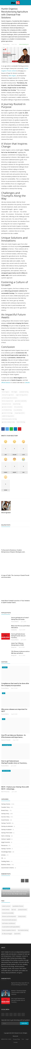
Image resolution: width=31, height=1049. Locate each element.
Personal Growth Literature (9, 920)
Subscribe (24, 1023)
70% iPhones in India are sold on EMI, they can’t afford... (20, 652)
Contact (15, 1042)
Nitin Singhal (14, 391)
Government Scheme (7, 868)
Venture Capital (5, 839)
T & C (23, 1039)
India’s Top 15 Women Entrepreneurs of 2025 (17, 644)
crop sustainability (18, 410)
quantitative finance (18, 906)
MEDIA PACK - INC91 (6, 1039)
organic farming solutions (22, 394)
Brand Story (5, 810)
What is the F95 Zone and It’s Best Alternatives (20, 626)
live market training (23, 930)
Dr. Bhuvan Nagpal (7, 933)
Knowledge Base (6, 852)
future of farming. (21, 422)
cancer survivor (6, 906)
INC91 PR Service (5, 791)
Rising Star (13, 647)
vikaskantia (14, 630)
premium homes (22, 909)
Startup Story (5, 813)
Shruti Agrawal (6, 512)
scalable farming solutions (8, 416)
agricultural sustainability (21, 401)
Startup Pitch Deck (6, 832)
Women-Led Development (9, 916)
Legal (27, 1039)
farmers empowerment (7, 401)
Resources (4, 845)
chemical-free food (6, 404)
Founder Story (5, 807)
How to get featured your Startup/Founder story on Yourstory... (18, 635)
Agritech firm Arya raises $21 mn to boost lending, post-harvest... (20, 983)
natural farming (16, 404)
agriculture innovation (7, 407)
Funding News (5, 861)
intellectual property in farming (9, 419)
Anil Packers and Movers (8, 923)
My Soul (14, 909)
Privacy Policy (16, 1039)
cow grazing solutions (19, 413)
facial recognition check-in (9, 930)
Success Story (5, 44)
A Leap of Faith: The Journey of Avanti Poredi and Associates (15, 576)
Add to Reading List (24, 44)
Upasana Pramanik (5, 740)
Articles (3, 855)
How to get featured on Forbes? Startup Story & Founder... (20, 618)
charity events (22, 916)
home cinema (5, 909)
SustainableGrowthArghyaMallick (11, 927)
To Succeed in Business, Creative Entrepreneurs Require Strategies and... (13, 551)
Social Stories (5, 820)
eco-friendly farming (6, 410)
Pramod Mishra (15, 621)
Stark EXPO (17, 933)
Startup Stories (5, 804)
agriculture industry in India (8, 422)
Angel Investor (5, 842)
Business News (5, 864)
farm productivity (18, 407)
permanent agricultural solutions (9, 397)
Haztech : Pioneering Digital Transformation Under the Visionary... (18, 992)
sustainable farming (23, 391)
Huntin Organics (5, 391)
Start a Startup (5, 836)
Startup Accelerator (7, 826)
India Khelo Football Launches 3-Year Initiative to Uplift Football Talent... (15, 601)
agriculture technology (7, 413)
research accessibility (7, 913)
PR (2, 858)
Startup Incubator (6, 829)
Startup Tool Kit (6, 823)
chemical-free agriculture (8, 394)
